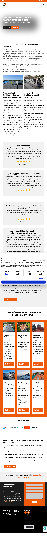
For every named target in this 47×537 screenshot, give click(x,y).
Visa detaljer (40, 278)
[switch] (17, 274)
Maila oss (4, 0)
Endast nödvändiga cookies (9, 282)
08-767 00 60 (16, 511)
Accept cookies (29, 527)
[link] (29, 516)
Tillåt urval (23, 282)
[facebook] (28, 512)
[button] (30, 4)
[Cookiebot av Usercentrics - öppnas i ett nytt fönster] (40, 254)
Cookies (4, 516)
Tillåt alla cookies (38, 282)
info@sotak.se (16, 515)
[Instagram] (25, 512)
